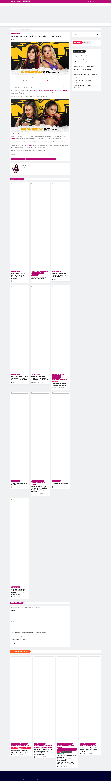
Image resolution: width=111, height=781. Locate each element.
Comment (13, 610)
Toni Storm (46, 158)
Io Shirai (56, 83)
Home (12, 24)
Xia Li (12, 136)
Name (12, 621)
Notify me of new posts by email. (19, 639)
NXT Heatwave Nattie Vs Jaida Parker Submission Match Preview (90, 749)
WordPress (26, 779)
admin (14, 39)
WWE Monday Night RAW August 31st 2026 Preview (85, 55)
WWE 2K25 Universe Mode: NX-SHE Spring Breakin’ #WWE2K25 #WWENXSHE (18, 591)
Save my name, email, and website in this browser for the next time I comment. (29, 632)
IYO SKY (14, 158)
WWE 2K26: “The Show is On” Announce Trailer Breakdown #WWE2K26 (19, 378)
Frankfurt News (33, 779)
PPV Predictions (38, 24)
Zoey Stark (53, 158)
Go (98, 34)
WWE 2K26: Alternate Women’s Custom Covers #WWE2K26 (60, 275)
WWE (24, 24)
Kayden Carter (28, 145)
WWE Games (48, 24)
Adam (14, 280)
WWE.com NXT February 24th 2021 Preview (24, 29)
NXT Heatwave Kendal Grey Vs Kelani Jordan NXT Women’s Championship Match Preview (43, 752)
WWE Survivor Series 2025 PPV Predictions (59, 384)
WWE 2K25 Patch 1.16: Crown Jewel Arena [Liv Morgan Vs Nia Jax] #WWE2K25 (39, 489)
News (18, 24)
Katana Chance (22, 158)
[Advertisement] (55, 15)
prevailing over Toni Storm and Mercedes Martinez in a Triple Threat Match (50, 90)
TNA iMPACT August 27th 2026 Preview (82, 85)
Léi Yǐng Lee (38, 158)
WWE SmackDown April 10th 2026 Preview (39, 277)
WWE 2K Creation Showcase (79, 24)
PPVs (29, 24)
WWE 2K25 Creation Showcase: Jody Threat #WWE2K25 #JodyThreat (39, 378)
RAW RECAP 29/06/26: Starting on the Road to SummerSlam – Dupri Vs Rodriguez (19, 276)
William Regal (46, 80)
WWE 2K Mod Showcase (62, 24)
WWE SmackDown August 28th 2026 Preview (84, 80)
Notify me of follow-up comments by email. (21, 636)
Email (12, 627)
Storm (57, 92)
